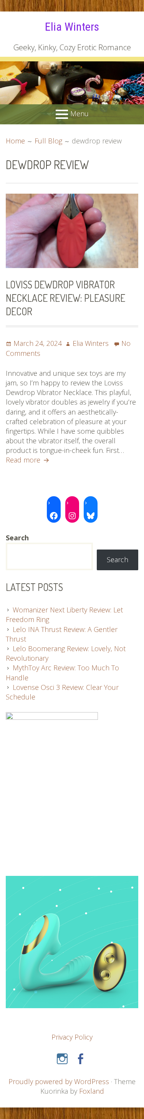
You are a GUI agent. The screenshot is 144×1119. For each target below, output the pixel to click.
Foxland (91, 1091)
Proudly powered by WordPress (58, 1081)
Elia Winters (72, 26)
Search (117, 559)
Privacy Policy (72, 1037)
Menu (79, 113)
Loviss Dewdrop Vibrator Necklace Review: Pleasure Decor (65, 297)
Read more (28, 459)
